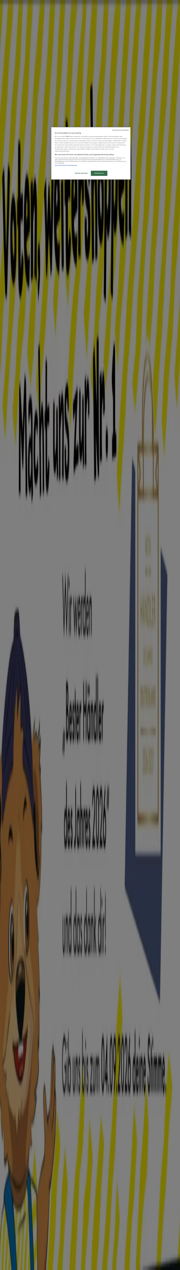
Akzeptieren (99, 173)
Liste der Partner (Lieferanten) (66, 165)
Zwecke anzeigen (81, 173)
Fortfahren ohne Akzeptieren (120, 130)
